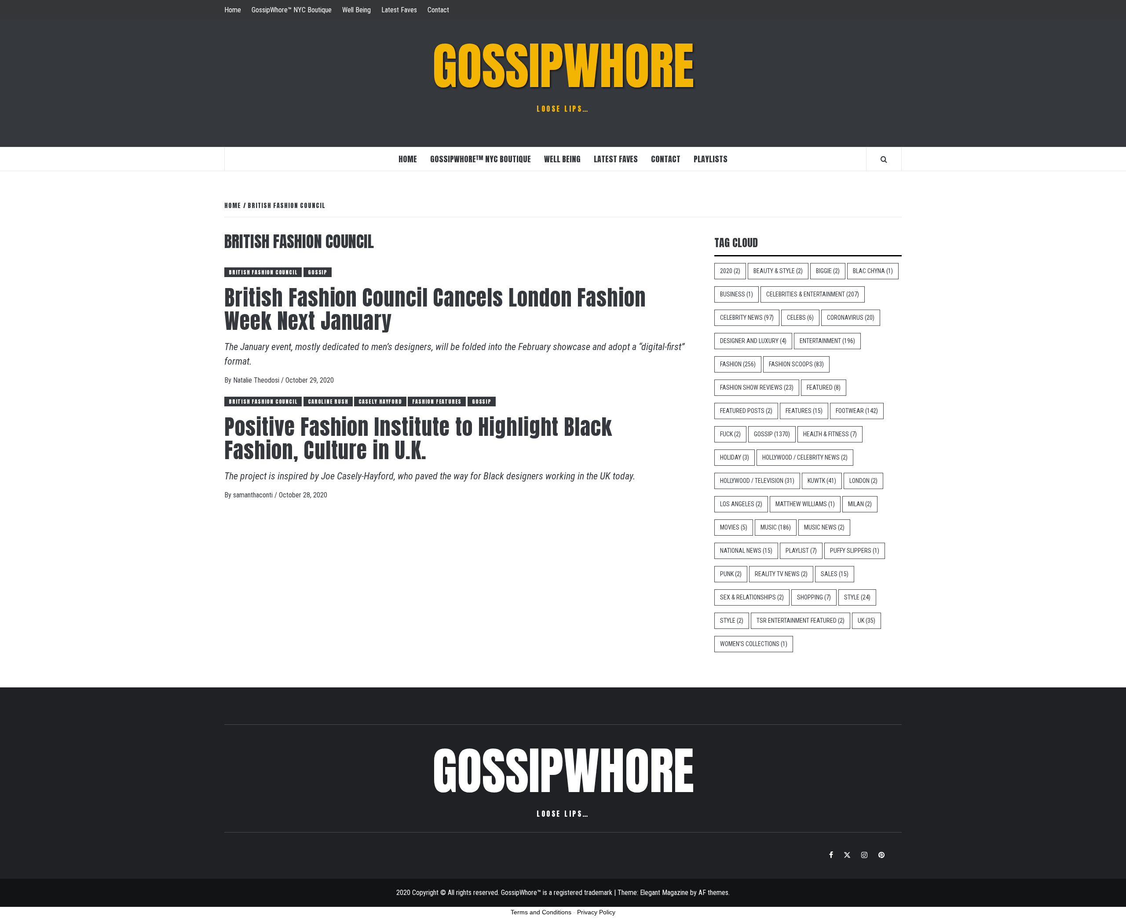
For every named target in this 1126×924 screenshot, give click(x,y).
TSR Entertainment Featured (800, 620)
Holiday (734, 457)
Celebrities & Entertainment (812, 294)
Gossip (317, 272)
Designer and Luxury (753, 340)
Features (804, 410)
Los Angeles (741, 504)
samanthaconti (253, 495)
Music (775, 527)
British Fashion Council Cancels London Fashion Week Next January (435, 309)
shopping (814, 597)
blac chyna (873, 270)
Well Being (356, 10)
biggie (828, 270)
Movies (733, 527)
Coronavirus (850, 317)
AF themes (713, 892)
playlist (801, 550)
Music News (824, 527)
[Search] (884, 159)
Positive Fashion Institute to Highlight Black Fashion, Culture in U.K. (418, 438)
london (863, 480)
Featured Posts (746, 410)
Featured (824, 387)
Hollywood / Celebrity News (805, 457)
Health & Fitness (830, 434)
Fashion (738, 364)
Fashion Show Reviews (756, 387)
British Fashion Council (263, 272)
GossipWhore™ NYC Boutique (292, 10)
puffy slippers (854, 550)
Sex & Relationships (752, 597)
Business (736, 294)
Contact (438, 10)
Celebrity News (747, 317)
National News (746, 550)
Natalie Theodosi (257, 380)
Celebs (800, 317)
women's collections (753, 643)
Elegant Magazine (664, 892)
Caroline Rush (328, 401)
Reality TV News (781, 573)
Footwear (857, 410)
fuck (730, 434)
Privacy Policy (596, 912)
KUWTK (822, 480)
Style (857, 597)
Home (232, 10)
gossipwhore (563, 66)
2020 (730, 270)
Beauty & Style (778, 270)
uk (866, 620)
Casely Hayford (380, 401)
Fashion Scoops (796, 364)
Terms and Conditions (541, 912)
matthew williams (805, 504)
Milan (860, 504)
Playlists (711, 159)
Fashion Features (436, 401)
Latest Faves (399, 10)
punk (731, 573)
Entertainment (827, 340)
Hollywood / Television (757, 480)
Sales (834, 573)
